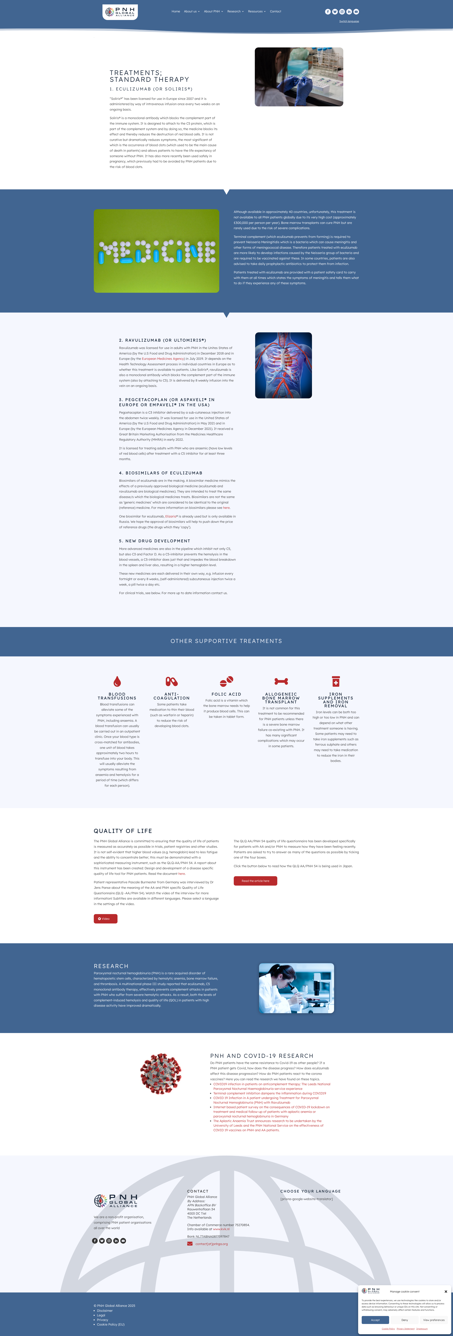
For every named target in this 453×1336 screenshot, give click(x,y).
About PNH (212, 11)
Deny (405, 1320)
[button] (446, 1291)
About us (190, 11)
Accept (375, 1320)
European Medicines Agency (163, 359)
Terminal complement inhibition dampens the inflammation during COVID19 (269, 1093)
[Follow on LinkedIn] (349, 12)
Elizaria (170, 516)
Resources (255, 11)
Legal (101, 1315)
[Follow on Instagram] (342, 12)
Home (176, 11)
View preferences (434, 1320)
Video (106, 918)
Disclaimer (105, 1311)
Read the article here (255, 881)
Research (234, 11)
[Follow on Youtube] (356, 12)
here (226, 508)
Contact (275, 11)
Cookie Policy (388, 1328)
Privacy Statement (406, 1328)
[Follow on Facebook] (328, 12)
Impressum (422, 1328)
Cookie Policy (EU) (110, 1324)
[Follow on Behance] (335, 12)
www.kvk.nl (221, 1229)
